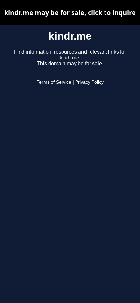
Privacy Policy (89, 82)
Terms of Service (54, 82)
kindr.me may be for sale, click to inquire (70, 12)
